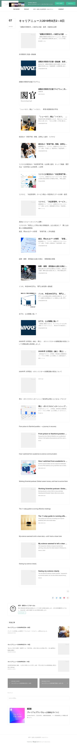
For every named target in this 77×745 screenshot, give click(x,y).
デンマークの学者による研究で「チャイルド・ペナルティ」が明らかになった (27, 631)
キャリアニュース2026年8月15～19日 (19, 644)
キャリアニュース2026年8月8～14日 (18, 661)
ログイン (70, 3)
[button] (16, 9)
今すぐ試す (59, 3)
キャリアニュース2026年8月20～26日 (19, 627)
